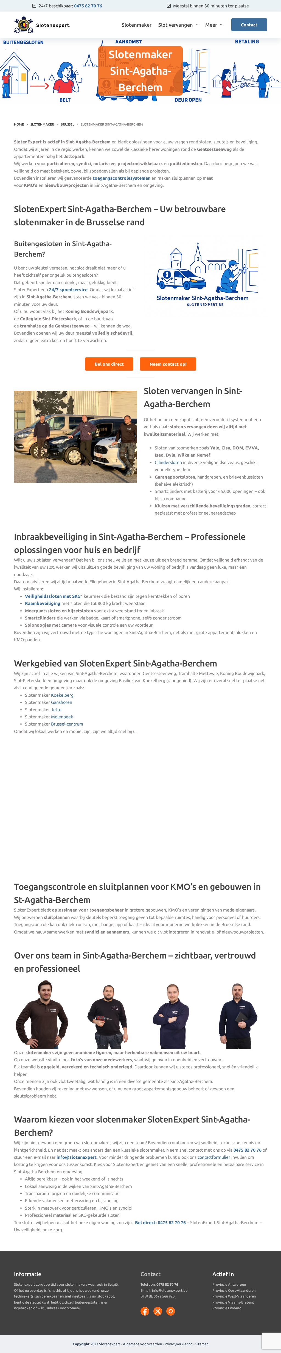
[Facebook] (144, 1311)
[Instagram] (170, 1311)
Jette (56, 709)
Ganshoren (61, 702)
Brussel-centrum (67, 723)
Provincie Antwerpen (229, 1284)
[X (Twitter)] (157, 1311)
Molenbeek (62, 716)
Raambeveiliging (42, 603)
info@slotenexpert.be (169, 1290)
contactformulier (214, 1157)
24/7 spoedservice (68, 289)
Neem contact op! (168, 364)
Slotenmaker (136, 24)
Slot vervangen (175, 24)
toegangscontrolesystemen (121, 178)
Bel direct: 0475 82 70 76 (160, 1222)
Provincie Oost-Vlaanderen (233, 1290)
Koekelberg (62, 695)
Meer (211, 24)
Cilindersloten (168, 462)
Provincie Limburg (226, 1308)
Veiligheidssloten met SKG (52, 596)
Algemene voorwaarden (142, 1344)
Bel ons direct (109, 364)
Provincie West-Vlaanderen (234, 1296)
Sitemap (202, 1344)
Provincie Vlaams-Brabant (233, 1302)
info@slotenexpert (77, 1157)
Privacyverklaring (179, 1344)
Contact (249, 24)
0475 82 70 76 (88, 5)
